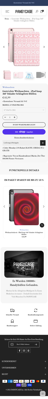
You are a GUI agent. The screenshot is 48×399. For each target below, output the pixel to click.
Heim (7, 19)
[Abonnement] (34, 344)
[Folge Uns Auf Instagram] (24, 351)
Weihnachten (24, 230)
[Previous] (4, 47)
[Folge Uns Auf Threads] (28, 351)
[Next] (44, 47)
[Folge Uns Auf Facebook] (19, 351)
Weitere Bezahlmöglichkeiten (24, 137)
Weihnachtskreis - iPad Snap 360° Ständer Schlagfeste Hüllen (24, 233)
